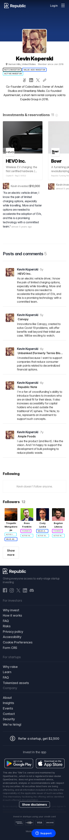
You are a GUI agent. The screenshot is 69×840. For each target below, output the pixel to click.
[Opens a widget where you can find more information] (43, 833)
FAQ (6, 621)
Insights (8, 703)
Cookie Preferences (18, 642)
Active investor (13, 74)
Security (9, 719)
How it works (12, 615)
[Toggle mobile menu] (63, 5)
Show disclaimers (34, 804)
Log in (54, 5)
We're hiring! (12, 724)
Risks (7, 626)
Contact (9, 714)
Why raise (10, 667)
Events (8, 708)
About (7, 697)
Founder (26, 531)
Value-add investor (34, 70)
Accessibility (12, 637)
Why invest (11, 610)
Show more (11, 552)
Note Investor (12, 70)
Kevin (14, 186)
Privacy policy (13, 631)
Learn (7, 672)
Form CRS (10, 648)
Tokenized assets (16, 683)
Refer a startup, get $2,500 (38, 738)
